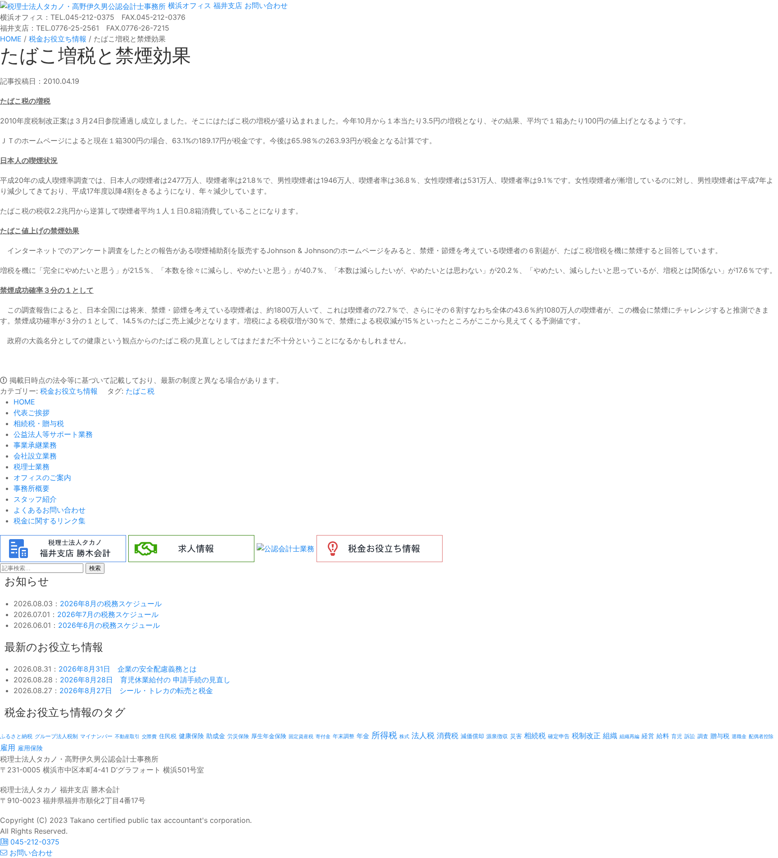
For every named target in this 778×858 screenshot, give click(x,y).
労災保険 (238, 736)
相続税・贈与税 (39, 423)
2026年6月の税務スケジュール (109, 625)
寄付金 (323, 736)
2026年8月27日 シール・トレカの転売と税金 (136, 690)
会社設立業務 (35, 455)
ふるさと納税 (16, 736)
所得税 (384, 735)
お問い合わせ (265, 5)
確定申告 (559, 736)
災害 (516, 736)
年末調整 (343, 736)
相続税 (535, 735)
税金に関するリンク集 (50, 520)
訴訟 (689, 736)
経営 (648, 736)
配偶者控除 (761, 737)
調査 (702, 736)
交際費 (149, 737)
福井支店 (226, 5)
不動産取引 (127, 737)
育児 (676, 736)
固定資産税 (301, 736)
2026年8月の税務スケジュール (111, 603)
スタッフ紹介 (35, 499)
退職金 (739, 736)
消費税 (447, 735)
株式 (404, 737)
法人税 (423, 735)
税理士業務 (32, 466)
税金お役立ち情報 (69, 390)
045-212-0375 (33, 841)
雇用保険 (30, 748)
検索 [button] (95, 568)
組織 (610, 735)
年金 (363, 736)
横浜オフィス (189, 5)
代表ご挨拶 (32, 412)
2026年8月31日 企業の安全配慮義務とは (128, 668)
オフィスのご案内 (42, 477)
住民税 (167, 736)
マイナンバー (96, 736)
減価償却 (472, 736)
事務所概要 (32, 488)
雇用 (7, 747)
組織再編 (629, 736)
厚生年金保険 (268, 736)
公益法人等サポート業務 (53, 434)
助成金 (215, 736)
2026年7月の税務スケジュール (107, 614)
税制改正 (586, 735)
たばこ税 (140, 390)
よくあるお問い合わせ (50, 509)
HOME (24, 401)
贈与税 (719, 736)
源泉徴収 (497, 736)
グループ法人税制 (56, 736)
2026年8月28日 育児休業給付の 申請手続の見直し (145, 679)
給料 (662, 736)
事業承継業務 (35, 444)
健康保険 (191, 736)
